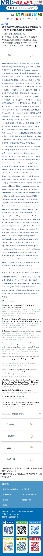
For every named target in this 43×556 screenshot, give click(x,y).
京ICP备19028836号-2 (10, 517)
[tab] (21, 55)
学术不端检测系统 (29, 494)
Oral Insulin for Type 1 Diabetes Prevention (16, 390)
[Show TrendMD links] (40, 414)
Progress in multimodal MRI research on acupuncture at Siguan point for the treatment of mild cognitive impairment (21, 320)
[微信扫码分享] (18, 15)
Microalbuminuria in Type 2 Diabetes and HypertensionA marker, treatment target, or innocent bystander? (20, 403)
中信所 (5, 500)
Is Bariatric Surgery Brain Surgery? (13, 396)
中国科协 (25, 489)
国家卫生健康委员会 (10, 489)
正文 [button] (9, 448)
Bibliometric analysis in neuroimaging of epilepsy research (21, 331)
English (11, 19)
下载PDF (21, 19)
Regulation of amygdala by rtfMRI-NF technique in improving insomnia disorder (18, 306)
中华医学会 (7, 494)
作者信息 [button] (11, 424)
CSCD (5, 505)
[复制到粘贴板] (35, 46)
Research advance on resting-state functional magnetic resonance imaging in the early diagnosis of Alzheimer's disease (20, 359)
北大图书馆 (26, 500)
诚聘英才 (5, 511)
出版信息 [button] (11, 436)
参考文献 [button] (11, 459)
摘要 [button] (9, 55)
